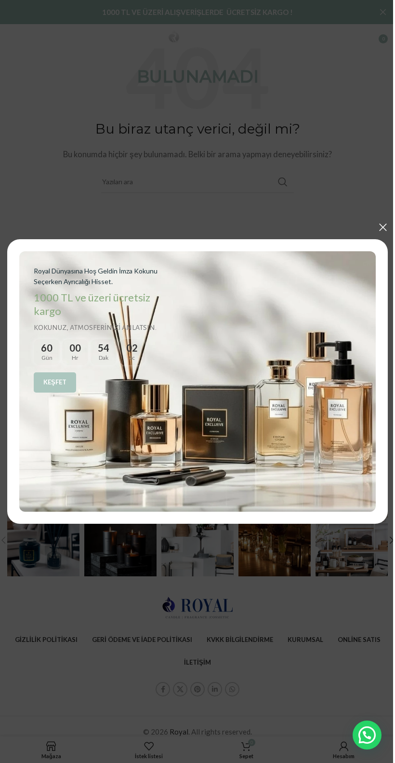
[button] (359, 735)
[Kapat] (376, 230)
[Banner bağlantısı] (194, 381)
